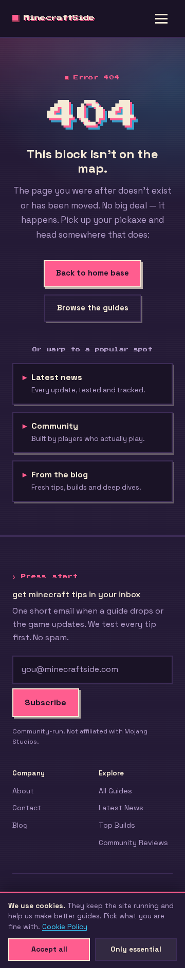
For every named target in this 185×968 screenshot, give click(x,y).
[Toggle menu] (161, 18)
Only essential (135, 949)
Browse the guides (92, 307)
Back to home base (92, 273)
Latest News (121, 807)
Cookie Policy (64, 926)
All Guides (115, 790)
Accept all (49, 949)
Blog (20, 825)
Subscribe (45, 702)
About (23, 790)
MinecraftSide (59, 18)
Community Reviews (133, 842)
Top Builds (117, 825)
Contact (26, 807)
